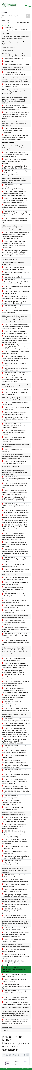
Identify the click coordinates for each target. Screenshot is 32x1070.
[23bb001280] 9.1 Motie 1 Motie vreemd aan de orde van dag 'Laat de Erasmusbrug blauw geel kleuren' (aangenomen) (15, 1021)
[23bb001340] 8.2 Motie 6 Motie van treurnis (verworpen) (14, 611)
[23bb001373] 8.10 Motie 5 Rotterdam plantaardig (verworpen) (14, 980)
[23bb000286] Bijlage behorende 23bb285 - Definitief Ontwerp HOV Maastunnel (16, 724)
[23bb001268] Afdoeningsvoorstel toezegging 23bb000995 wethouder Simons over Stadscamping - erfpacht (15, 358)
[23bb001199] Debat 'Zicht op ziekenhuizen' (12, 450)
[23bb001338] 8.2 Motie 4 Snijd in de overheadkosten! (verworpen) (14, 601)
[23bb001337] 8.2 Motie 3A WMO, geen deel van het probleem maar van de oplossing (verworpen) (15, 596)
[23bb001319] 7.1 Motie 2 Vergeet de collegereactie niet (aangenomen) (14, 302)
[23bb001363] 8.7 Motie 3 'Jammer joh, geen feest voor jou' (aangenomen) (14, 890)
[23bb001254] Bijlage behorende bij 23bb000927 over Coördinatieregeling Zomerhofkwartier (14, 697)
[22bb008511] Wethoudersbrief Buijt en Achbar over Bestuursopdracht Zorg (15, 578)
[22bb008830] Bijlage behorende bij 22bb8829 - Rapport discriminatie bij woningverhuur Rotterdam (14, 826)
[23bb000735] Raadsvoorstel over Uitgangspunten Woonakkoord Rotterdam (14, 268)
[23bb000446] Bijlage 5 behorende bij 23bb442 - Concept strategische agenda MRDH (15, 511)
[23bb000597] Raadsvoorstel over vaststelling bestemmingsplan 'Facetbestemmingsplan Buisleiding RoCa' (14, 187)
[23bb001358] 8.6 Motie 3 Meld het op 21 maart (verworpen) (15, 852)
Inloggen (24, 1068)
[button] (28, 16)
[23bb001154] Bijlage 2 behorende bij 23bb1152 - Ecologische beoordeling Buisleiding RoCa (16, 214)
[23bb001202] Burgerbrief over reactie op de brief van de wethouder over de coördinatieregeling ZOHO (15, 683)
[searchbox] (13, 16)
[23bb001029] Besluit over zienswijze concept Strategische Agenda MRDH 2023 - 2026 (14, 485)
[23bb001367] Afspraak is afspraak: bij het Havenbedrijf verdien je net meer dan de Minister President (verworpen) (15, 934)
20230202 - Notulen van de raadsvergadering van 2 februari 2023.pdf (14, 73)
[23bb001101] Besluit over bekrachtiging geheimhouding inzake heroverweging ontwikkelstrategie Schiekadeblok (15, 137)
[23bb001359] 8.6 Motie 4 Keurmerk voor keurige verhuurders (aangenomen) (15, 857)
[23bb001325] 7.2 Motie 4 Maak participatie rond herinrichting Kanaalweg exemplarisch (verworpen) (14, 379)
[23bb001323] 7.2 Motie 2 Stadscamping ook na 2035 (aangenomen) (15, 369)
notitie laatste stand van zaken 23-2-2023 (17, 64)
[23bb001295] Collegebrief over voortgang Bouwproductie (16, 287)
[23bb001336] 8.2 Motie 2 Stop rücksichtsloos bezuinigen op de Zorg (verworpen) (12, 589)
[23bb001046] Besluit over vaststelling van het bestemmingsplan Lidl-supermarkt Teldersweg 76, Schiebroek (16, 173)
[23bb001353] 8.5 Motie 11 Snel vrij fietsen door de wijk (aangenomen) (15, 797)
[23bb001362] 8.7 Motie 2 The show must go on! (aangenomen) (15, 885)
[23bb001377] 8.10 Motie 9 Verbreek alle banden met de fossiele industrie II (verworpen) (16, 1003)
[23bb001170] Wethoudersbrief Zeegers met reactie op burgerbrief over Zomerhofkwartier (15, 677)
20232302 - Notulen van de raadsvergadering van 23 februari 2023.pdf (14, 29)
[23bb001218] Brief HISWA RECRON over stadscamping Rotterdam (15, 352)
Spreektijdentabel (10, 61)
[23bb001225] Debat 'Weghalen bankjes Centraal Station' (15, 403)
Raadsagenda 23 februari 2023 (14, 58)
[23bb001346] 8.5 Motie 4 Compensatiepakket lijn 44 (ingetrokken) (14, 761)
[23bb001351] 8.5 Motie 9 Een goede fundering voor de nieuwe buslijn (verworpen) (15, 787)
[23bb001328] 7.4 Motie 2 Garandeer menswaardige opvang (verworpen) (14, 413)
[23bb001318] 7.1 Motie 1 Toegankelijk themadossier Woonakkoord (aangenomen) (14, 297)
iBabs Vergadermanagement (10, 1068)
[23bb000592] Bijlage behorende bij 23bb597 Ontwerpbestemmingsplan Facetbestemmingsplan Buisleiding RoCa (14, 193)
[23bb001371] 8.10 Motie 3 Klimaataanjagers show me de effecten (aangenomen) (13, 969)
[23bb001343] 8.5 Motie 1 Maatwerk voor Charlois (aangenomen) (15, 747)
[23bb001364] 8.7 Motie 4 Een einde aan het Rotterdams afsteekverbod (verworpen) (15, 895)
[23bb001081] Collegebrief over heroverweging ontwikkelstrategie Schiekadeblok (12, 130)
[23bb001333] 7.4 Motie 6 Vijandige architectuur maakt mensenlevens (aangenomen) (13, 439)
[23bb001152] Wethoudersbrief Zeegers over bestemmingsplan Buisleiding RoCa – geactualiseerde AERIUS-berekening (15, 200)
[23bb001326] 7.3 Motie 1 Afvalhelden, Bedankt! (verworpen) (14, 393)
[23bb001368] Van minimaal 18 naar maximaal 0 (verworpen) (14, 940)
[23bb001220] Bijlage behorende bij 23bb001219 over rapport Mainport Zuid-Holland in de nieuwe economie (14, 560)
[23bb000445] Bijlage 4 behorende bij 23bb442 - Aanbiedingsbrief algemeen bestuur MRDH (15, 505)
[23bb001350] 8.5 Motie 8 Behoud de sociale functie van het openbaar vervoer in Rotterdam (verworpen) (14, 781)
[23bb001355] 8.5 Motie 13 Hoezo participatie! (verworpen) (13, 808)
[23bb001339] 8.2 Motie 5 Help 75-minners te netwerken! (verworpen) (15, 606)
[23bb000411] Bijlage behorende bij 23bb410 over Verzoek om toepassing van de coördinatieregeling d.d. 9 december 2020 (15, 665)
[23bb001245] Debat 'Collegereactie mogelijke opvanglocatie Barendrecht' (14, 462)
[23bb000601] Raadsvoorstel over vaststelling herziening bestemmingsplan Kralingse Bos (14, 622)
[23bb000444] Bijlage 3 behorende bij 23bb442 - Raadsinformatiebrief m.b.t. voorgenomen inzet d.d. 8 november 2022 (14, 499)
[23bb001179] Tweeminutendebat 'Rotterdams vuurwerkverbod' (13, 876)
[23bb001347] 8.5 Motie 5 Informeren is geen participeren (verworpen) (15, 766)
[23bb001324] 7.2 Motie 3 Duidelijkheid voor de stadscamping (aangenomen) (14, 374)
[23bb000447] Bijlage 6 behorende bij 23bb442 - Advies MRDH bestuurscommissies (15, 516)
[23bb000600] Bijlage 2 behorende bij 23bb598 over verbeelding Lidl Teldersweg (14, 167)
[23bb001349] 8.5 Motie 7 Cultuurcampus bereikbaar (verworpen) (15, 775)
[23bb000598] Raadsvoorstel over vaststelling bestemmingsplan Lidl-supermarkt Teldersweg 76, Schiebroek (15, 154)
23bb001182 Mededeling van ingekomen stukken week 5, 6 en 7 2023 (15, 85)
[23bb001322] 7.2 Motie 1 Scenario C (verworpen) (14, 364)
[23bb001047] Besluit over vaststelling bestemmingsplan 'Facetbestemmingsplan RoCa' (14, 220)
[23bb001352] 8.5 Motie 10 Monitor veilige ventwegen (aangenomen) (15, 792)
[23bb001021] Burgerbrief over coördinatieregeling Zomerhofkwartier (13, 671)
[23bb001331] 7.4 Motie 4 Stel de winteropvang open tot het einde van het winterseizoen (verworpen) (13, 425)
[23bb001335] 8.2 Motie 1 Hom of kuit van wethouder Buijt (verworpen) (15, 583)
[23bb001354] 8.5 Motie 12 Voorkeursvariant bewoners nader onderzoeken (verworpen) (12, 802)
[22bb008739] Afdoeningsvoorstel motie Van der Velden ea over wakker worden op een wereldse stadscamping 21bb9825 (15, 326)
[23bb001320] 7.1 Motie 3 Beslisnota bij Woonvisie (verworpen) (14, 307)
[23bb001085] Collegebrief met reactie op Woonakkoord (15, 273)
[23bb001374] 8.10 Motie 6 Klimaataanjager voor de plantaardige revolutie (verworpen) (16, 986)
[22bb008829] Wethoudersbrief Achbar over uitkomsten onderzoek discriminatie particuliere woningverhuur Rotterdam (15, 819)
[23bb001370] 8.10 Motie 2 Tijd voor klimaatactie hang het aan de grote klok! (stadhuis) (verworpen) (14, 963)
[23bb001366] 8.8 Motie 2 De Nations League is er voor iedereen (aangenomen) (14, 916)
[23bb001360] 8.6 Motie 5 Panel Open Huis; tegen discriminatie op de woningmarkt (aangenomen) (15, 863)
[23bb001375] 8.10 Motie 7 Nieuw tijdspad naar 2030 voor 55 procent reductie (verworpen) (15, 993)
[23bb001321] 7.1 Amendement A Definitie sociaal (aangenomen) (15, 311)
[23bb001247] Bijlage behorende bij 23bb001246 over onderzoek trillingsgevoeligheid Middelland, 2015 (14, 741)
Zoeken (3, 12)
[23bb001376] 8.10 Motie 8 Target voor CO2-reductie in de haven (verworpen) (14, 998)
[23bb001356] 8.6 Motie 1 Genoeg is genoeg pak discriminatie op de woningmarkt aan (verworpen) (15, 841)
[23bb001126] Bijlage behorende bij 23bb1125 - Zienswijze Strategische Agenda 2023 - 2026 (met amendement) (14, 492)
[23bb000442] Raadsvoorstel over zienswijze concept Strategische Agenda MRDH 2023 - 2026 (16, 478)
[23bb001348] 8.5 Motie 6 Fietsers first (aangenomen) (14, 771)
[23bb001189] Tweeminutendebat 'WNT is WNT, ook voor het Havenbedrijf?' (15, 928)
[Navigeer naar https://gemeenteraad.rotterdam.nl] (9, 6)
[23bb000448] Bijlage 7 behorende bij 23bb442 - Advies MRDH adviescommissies (14, 521)
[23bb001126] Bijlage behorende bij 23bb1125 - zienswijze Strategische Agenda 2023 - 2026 (14, 544)
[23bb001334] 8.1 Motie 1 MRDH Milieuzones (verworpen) (13, 565)
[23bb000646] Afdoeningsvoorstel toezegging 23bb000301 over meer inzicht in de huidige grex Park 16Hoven (15, 107)
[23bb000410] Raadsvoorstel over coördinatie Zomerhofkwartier (13, 659)
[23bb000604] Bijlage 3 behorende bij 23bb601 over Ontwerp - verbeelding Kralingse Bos (15, 642)
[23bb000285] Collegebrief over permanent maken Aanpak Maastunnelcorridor (15, 720)
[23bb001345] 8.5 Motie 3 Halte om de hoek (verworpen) (14, 756)
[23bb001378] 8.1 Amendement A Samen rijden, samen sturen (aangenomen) (15, 570)
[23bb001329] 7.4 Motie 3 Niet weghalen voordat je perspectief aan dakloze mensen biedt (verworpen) (15, 419)
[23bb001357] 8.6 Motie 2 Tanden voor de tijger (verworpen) (15, 847)
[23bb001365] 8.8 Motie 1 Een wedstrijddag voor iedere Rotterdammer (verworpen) (14, 911)
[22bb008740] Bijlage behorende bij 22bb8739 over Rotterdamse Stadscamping (14, 332)
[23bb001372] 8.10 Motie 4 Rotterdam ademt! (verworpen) (14, 975)
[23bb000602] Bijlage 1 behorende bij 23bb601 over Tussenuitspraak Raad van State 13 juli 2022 (15, 629)
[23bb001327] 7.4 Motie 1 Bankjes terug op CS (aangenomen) (15, 408)
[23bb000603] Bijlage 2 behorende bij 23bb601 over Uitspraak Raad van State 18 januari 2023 (14, 636)
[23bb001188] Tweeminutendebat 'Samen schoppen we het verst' (15, 905)
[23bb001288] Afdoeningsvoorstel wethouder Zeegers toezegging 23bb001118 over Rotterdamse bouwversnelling (15, 282)
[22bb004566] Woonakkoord (13, 277)
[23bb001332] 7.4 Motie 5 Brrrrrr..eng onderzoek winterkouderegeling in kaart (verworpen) (14, 432)
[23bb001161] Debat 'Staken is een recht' (16, 389)
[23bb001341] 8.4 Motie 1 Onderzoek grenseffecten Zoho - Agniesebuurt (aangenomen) (14, 704)
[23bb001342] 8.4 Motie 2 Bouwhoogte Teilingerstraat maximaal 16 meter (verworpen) (15, 709)
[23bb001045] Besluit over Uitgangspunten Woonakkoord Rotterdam (16, 292)
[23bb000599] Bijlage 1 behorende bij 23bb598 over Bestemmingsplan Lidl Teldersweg (14, 161)
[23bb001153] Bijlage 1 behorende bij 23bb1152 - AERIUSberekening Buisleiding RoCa (14, 207)
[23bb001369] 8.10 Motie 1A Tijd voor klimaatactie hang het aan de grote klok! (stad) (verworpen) (15, 956)
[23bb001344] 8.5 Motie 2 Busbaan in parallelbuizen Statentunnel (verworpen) (14, 751)
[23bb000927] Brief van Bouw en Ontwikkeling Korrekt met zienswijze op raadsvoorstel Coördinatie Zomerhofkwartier (15, 690)
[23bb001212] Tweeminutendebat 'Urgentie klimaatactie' (13, 950)
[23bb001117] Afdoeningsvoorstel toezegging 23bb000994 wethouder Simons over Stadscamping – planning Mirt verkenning (15, 347)
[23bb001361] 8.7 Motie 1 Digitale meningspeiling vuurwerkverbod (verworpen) (15, 880)
